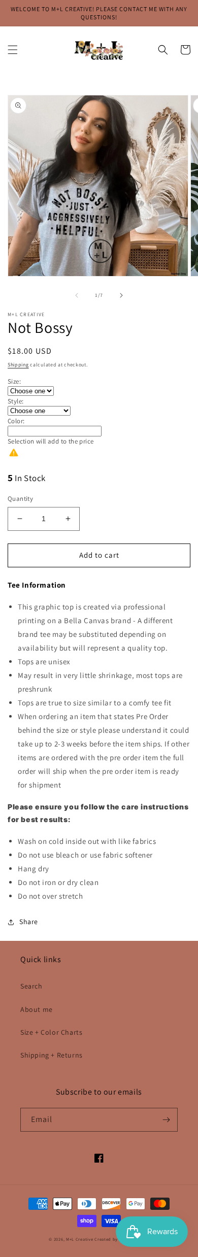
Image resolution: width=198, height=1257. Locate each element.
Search (31, 986)
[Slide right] (121, 295)
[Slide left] (76, 295)
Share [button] (28, 921)
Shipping (18, 364)
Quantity (20, 498)
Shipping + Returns (51, 1055)
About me (36, 1009)
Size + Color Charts (51, 1032)
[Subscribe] (166, 1120)
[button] (13, 50)
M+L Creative (79, 1239)
